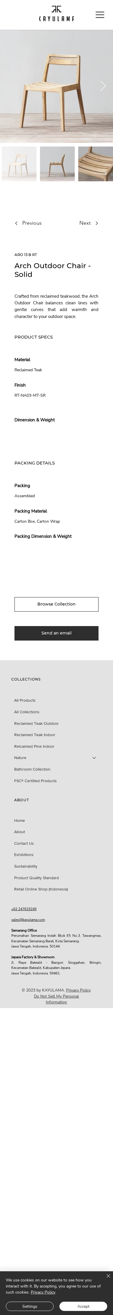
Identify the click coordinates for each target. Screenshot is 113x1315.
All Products (25, 700)
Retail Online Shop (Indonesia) (41, 889)
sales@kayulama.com (28, 919)
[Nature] (94, 758)
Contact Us (24, 843)
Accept (83, 1306)
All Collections (26, 711)
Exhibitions (24, 854)
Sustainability (25, 866)
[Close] (105, 1279)
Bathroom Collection (32, 769)
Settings (29, 1306)
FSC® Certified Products (35, 780)
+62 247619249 (24, 909)
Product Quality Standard (36, 877)
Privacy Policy (78, 990)
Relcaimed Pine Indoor (34, 746)
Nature (20, 757)
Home (19, 820)
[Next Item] (103, 86)
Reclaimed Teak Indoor (34, 734)
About (19, 831)
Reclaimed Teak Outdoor (36, 723)
